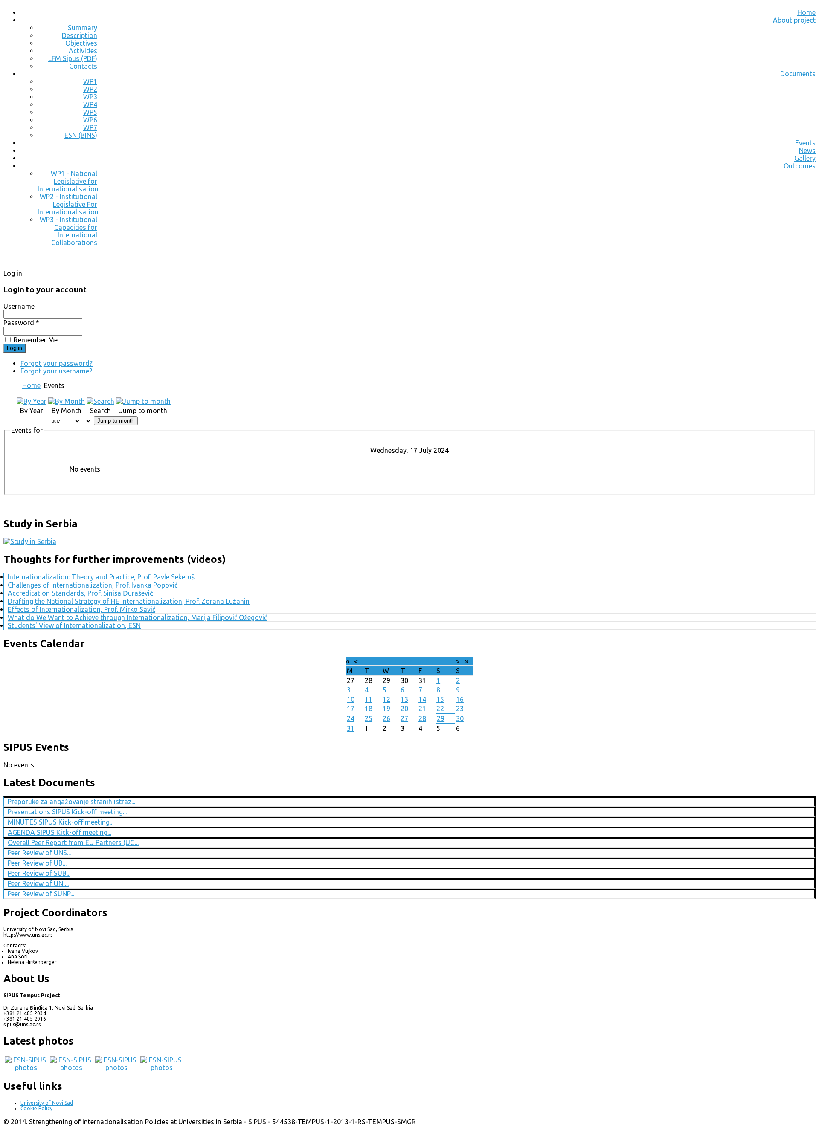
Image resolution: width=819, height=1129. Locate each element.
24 (350, 718)
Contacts (83, 66)
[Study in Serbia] (29, 541)
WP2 (90, 89)
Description (79, 35)
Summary (82, 28)
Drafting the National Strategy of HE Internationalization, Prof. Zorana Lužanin (129, 601)
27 (404, 718)
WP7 (90, 127)
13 (404, 699)
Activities (83, 51)
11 (368, 699)
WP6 (90, 120)
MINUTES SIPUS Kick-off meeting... (60, 822)
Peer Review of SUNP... (41, 893)
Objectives (81, 43)
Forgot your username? (56, 371)
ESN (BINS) (80, 135)
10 (350, 699)
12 (386, 699)
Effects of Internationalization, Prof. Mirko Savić (81, 609)
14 (422, 699)
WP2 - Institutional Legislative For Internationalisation (68, 204)
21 (422, 708)
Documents (798, 74)
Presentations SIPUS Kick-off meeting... (67, 812)
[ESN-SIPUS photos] (26, 1067)
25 (368, 718)
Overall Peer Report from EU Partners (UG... (73, 842)
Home (806, 12)
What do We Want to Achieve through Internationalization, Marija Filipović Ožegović (137, 617)
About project (794, 20)
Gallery (805, 158)
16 (460, 699)
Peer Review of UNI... (38, 883)
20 (404, 708)
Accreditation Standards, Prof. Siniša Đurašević (80, 593)
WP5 (90, 112)
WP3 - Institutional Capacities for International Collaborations (68, 231)
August (401, 661)
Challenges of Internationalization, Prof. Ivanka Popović (92, 585)
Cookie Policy (36, 1108)
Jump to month (115, 420)
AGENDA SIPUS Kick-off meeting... (59, 832)
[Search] (100, 401)
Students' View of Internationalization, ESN (74, 625)
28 (422, 718)
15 (440, 699)
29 (440, 718)
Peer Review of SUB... (39, 873)
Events (805, 143)
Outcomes (800, 166)
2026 (421, 661)
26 (386, 718)
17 (350, 708)
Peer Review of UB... (37, 863)
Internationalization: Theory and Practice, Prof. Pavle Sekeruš (101, 577)
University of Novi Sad (46, 1103)
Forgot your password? (56, 363)
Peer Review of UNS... (39, 853)
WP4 (90, 104)
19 (386, 708)
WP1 (90, 81)
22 (440, 708)
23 (460, 708)
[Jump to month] (143, 401)
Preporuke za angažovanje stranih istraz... (71, 801)
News (807, 150)
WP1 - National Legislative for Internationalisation (68, 181)
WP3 (90, 97)
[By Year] (31, 401)
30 (460, 718)
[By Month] (66, 401)
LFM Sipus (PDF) (72, 58)
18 (368, 708)
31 (350, 728)
